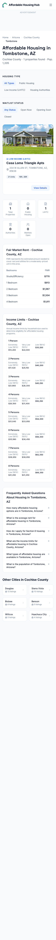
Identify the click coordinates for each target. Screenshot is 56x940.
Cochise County (32, 37)
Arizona (16, 37)
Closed (7, 116)
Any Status (10, 109)
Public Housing (26, 83)
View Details (40, 188)
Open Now (26, 109)
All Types (9, 83)
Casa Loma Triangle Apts (25, 163)
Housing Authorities (40, 90)
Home (5, 37)
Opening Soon (44, 109)
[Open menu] (51, 5)
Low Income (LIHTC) (14, 90)
